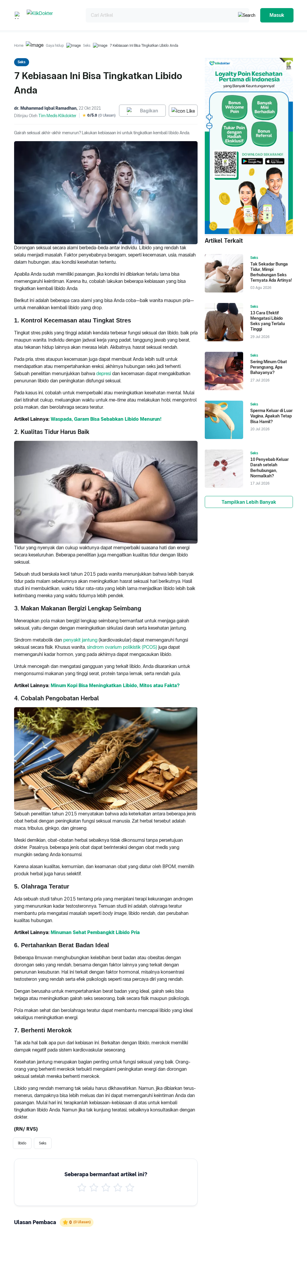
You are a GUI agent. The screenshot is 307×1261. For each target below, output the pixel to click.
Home (18, 45)
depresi (103, 373)
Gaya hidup (55, 45)
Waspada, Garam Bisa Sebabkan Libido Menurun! (106, 419)
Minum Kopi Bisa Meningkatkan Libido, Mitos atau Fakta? (115, 685)
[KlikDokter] (51, 15)
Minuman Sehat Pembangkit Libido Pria (95, 932)
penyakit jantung (80, 640)
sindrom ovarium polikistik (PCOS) (122, 647)
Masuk (277, 15)
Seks (87, 45)
